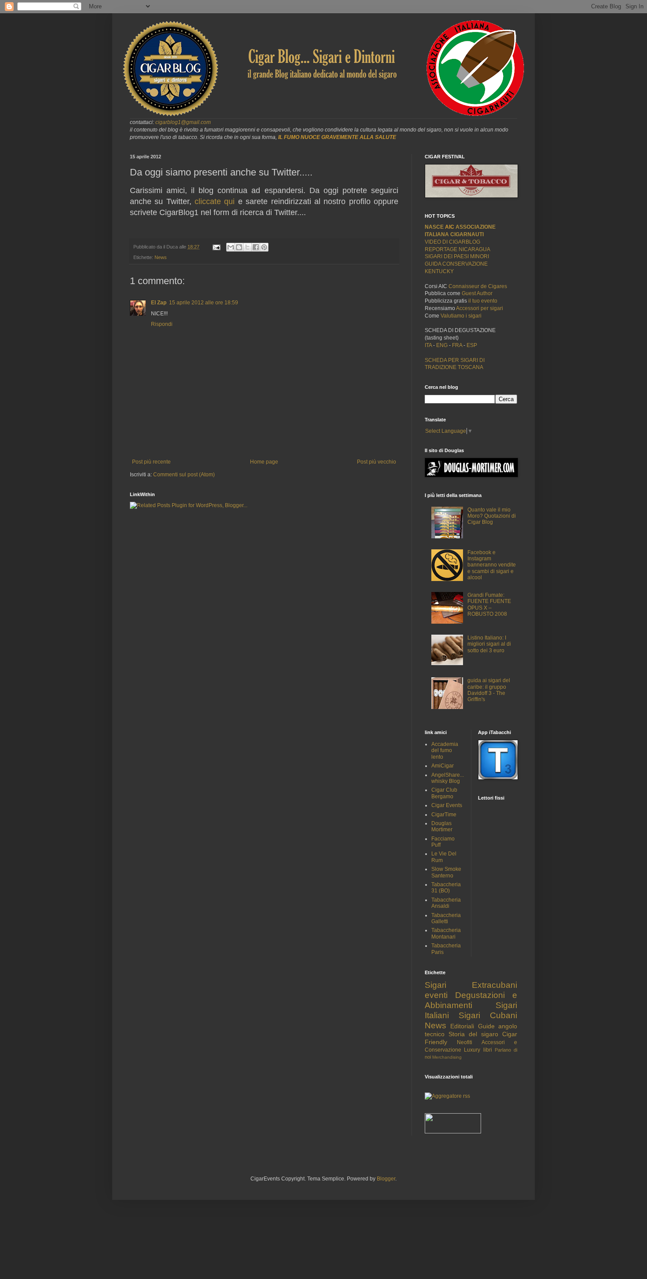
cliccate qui (215, 201)
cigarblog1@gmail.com (183, 122)
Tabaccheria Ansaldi (446, 903)
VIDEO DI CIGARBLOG (452, 242)
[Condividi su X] (247, 247)
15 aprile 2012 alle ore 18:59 (203, 303)
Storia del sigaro (473, 1034)
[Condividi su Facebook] (255, 247)
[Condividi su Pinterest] (264, 247)
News (160, 257)
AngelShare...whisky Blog (447, 778)
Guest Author (477, 293)
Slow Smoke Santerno (446, 872)
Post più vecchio (376, 462)
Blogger (386, 1179)
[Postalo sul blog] (239, 247)
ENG (442, 345)
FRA (457, 345)
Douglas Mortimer (441, 826)
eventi (436, 995)
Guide (486, 1026)
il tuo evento (482, 301)
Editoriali (462, 1026)
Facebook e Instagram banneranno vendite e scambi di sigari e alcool (491, 565)
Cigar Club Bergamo (444, 793)
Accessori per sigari (479, 308)
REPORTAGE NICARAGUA (457, 249)
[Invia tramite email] (230, 247)
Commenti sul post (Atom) (184, 474)
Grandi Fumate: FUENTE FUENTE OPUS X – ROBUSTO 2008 (489, 604)
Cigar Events (446, 805)
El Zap (158, 303)
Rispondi (162, 324)
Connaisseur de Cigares (477, 286)
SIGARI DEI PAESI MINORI (457, 256)
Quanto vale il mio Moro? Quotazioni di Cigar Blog (491, 516)
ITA (428, 345)
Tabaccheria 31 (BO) (446, 887)
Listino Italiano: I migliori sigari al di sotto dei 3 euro (489, 644)
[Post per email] (216, 246)
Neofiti (464, 1042)
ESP (471, 345)
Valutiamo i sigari (461, 316)
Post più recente (151, 462)
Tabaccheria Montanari (446, 933)
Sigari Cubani (488, 1015)
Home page (264, 462)
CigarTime (443, 814)
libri (487, 1050)
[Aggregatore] (447, 1096)
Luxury (472, 1050)
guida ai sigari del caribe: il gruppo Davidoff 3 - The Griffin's (488, 689)
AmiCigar (442, 766)
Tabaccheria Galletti (446, 918)
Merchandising (447, 1057)
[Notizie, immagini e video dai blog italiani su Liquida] (453, 1132)
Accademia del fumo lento (444, 750)
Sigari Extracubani (471, 985)
